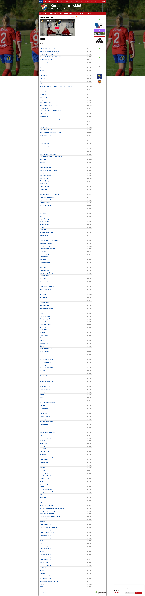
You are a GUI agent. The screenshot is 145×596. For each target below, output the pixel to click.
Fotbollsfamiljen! (42, 80)
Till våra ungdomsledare (43, 229)
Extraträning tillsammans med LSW (45, 324)
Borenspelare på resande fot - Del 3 (45, 556)
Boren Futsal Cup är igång (44, 335)
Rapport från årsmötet (43, 345)
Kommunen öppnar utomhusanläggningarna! (47, 197)
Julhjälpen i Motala (43, 346)
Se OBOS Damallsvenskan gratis (45, 262)
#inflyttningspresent (43, 510)
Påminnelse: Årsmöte (43, 443)
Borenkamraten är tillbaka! (44, 57)
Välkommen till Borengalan (44, 484)
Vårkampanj (42, 173)
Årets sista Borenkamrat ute (44, 338)
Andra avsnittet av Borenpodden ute (45, 416)
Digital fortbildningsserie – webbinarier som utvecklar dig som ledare (51, 180)
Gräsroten (41, 322)
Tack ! (41, 378)
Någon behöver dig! (43, 126)
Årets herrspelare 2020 (46, 17)
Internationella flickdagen (44, 476)
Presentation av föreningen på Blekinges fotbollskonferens (49, 240)
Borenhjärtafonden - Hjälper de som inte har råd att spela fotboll (50, 437)
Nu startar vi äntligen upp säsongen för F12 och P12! (48, 286)
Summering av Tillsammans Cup (45, 500)
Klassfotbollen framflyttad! (44, 303)
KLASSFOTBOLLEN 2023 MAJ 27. (45, 108)
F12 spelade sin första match (44, 270)
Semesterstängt (42, 492)
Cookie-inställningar (42, 592)
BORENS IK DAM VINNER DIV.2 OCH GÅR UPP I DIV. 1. (48, 154)
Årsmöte (41, 216)
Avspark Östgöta (42, 311)
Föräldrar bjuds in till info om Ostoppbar (46, 503)
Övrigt (66, 1)
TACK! (41, 495)
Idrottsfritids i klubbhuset (44, 116)
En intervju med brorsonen (44, 446)
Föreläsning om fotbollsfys (44, 583)
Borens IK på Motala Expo (44, 424)
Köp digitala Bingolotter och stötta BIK (46, 219)
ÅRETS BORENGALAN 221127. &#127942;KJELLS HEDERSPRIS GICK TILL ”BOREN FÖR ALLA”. (55, 118)
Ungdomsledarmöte (43, 321)
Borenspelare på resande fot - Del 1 (45, 559)
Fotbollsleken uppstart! (43, 81)
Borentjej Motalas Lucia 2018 (44, 451)
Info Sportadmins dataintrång (44, 72)
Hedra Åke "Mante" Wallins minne (45, 165)
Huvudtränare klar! (43, 92)
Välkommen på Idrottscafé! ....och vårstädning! (47, 402)
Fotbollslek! (42, 107)
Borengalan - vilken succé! (44, 459)
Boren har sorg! (42, 78)
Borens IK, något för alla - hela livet (45, 568)
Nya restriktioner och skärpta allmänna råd (46, 237)
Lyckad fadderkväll (43, 251)
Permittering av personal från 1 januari (46, 200)
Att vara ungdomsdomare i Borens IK (46, 226)
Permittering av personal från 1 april (45, 289)
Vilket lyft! (41, 481)
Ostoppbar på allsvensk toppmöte (45, 386)
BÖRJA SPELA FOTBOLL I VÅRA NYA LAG (46, 135)
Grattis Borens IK (42, 162)
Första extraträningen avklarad (45, 319)
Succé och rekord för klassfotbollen (45, 389)
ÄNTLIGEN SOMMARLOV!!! (44, 97)
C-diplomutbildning (43, 472)
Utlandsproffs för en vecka (44, 313)
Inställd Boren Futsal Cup (44, 235)
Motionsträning (42, 467)
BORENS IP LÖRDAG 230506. (44, 103)
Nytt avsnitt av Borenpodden (44, 275)
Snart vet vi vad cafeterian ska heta (45, 475)
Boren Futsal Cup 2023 (43, 113)
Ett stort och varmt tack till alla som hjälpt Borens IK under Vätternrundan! (51, 46)
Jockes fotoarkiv (42, 370)
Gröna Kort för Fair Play (43, 164)
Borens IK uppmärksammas (44, 419)
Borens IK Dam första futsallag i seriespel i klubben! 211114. (49, 146)
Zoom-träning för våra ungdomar (45, 203)
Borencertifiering (42, 405)
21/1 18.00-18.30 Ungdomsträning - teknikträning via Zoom (49, 194)
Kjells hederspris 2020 (43, 210)
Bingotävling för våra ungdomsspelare (46, 175)
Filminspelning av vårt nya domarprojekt (46, 230)
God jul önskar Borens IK (44, 62)
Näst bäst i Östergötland (44, 422)
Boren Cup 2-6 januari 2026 (44, 65)
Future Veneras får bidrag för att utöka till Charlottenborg (49, 581)
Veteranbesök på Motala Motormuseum (46, 308)
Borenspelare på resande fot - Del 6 (45, 541)
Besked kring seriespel (43, 299)
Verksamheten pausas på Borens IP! (46, 176)
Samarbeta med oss (43, 440)
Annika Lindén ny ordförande (44, 143)
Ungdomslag (50, 1)
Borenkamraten (42, 418)
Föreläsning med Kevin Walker (45, 351)
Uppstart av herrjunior (43, 329)
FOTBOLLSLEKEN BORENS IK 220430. (46, 129)
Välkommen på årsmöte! (44, 456)
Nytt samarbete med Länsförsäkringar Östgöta (47, 432)
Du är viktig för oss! (43, 567)
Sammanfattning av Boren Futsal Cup (46, 578)
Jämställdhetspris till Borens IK (45, 464)
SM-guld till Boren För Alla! (44, 75)
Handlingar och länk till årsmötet (45, 202)
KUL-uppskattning (43, 449)
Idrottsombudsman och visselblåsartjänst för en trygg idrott (49, 249)
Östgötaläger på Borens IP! (44, 278)
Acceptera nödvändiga (130, 592)
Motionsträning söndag (43, 454)
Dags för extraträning (43, 518)
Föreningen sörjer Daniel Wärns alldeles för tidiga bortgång (49, 565)
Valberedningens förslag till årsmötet (46, 348)
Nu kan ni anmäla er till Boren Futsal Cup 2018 (47, 587)
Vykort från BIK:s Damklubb (44, 327)
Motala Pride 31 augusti (43, 372)
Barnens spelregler (43, 259)
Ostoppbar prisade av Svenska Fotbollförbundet (48, 457)
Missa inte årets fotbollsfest (44, 399)
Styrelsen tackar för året (43, 337)
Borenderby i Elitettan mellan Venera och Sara (47, 532)
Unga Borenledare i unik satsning (45, 246)
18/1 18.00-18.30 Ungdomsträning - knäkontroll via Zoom (49, 199)
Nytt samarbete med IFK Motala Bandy (46, 265)
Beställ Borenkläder (43, 138)
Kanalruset (41, 397)
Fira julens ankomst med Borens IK (45, 438)
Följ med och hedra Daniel (44, 562)
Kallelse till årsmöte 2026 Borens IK (45, 64)
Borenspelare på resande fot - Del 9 (45, 535)
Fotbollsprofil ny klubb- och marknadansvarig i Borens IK (49, 130)
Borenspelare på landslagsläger (45, 254)
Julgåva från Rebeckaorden (44, 224)
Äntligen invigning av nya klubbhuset (46, 502)
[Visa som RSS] (76, 17)
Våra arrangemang (58, 1)
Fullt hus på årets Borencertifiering (45, 310)
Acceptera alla (138, 592)
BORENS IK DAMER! (43, 159)
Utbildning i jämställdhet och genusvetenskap (47, 575)
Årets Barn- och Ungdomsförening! (45, 410)
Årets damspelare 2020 (43, 211)
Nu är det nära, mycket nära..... (44, 364)
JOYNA (41, 83)
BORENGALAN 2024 (43, 73)
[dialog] (128, 590)
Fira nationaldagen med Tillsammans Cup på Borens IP (48, 511)
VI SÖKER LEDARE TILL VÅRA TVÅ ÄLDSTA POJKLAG (48, 153)
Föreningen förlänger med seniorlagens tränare (47, 357)
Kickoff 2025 (42, 70)
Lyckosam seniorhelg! (43, 392)
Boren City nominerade (43, 376)
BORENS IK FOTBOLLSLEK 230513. (45, 102)
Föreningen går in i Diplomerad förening (46, 367)
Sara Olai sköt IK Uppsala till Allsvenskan (46, 359)
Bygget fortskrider (43, 586)
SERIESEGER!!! (42, 157)
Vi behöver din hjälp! (43, 294)
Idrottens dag (42, 373)
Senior (45, 1)
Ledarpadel (41, 540)
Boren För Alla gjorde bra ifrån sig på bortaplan (47, 248)
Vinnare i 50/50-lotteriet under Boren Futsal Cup (47, 576)
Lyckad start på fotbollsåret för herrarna (46, 421)
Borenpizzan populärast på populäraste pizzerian (48, 430)
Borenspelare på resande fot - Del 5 (45, 548)
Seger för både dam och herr (44, 400)
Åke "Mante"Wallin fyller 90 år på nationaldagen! (47, 272)
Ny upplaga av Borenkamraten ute (45, 362)
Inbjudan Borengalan (43, 365)
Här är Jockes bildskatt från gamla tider (46, 473)
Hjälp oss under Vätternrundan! (45, 391)
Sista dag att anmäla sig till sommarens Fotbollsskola (48, 384)
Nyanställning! (42, 100)
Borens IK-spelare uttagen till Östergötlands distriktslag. (49, 53)
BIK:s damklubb (42, 465)
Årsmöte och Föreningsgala (44, 584)
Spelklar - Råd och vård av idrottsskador (46, 264)
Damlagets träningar (43, 91)
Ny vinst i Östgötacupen (43, 413)
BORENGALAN (42, 468)
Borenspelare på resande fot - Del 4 (45, 554)
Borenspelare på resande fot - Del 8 (45, 537)
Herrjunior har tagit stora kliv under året (46, 243)
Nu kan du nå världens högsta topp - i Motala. (47, 172)
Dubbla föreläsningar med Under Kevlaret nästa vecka (48, 527)
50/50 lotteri (42, 111)
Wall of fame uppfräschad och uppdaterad (47, 232)
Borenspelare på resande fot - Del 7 (45, 538)
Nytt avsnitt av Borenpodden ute (45, 302)
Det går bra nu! (42, 394)
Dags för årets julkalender (44, 238)
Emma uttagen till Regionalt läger (45, 257)
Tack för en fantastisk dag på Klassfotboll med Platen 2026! (49, 51)
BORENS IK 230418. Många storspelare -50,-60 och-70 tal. (49, 105)
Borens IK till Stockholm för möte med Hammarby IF (48, 48)
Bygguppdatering (42, 551)
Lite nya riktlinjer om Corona (44, 305)
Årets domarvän (42, 519)
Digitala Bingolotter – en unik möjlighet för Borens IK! (48, 291)
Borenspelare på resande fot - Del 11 (46, 530)
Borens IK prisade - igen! (44, 462)
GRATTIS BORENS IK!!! (43, 145)
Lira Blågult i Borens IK (43, 127)
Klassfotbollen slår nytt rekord (45, 395)
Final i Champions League (44, 383)
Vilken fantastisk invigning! (44, 497)
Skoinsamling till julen (43, 448)
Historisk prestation (43, 253)
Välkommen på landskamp (44, 483)
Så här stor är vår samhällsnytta (45, 316)
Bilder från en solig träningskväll (45, 284)
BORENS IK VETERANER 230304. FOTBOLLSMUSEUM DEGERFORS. (50, 110)
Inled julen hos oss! (43, 340)
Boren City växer (42, 427)
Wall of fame (42, 326)
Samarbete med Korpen (43, 183)
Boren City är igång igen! (44, 189)
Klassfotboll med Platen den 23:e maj (46, 59)
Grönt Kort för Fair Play (43, 375)
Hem (41, 1)
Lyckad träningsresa (43, 403)
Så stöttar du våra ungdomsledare (45, 300)
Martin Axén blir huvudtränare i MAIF (45, 191)
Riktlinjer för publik (43, 267)
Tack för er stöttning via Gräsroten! (45, 356)
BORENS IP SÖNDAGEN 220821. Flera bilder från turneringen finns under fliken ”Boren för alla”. (55, 119)
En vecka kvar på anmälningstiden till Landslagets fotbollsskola (50, 516)
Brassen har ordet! (43, 84)
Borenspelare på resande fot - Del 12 (46, 524)
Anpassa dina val (117, 592)
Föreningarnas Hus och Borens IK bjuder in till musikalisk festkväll (50, 56)
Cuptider (41, 494)
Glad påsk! (41, 292)
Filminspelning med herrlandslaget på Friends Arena (48, 546)
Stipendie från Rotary (43, 332)
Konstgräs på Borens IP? (44, 256)
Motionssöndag (42, 549)
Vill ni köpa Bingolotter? (43, 297)
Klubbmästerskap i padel (44, 330)
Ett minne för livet (42, 543)
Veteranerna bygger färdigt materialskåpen (47, 491)
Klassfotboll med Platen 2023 (44, 99)
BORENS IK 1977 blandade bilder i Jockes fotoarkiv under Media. (50, 132)
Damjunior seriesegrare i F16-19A (45, 245)
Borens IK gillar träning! (43, 522)
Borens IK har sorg (43, 184)
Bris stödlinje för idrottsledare (44, 478)
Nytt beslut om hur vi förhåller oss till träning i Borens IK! (49, 170)
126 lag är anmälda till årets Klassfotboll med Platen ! (48, 54)
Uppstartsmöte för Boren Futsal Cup (45, 545)
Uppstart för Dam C (43, 573)
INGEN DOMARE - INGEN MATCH (45, 221)
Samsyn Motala (42, 227)
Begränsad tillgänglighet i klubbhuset (46, 167)
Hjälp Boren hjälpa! (43, 283)
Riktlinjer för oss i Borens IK (44, 181)
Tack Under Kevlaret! (43, 521)
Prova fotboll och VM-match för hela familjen (47, 381)
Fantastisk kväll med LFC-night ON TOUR (46, 505)
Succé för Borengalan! (43, 94)
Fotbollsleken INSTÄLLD (44, 178)
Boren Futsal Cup (42, 435)
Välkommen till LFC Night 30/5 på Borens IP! (47, 529)
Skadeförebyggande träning (44, 186)
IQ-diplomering (42, 411)
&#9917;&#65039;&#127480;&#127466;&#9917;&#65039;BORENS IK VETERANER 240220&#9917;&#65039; (57, 86)
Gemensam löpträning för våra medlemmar (47, 513)
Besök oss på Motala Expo (44, 408)
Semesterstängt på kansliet (44, 218)
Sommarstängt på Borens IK (44, 45)
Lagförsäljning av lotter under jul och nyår (46, 318)
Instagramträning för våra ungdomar (45, 205)
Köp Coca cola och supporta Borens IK (46, 489)
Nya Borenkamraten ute (43, 208)
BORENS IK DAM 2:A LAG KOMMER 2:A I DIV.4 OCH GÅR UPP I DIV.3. (51, 156)
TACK (40, 67)
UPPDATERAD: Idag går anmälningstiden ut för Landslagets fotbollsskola (52, 508)
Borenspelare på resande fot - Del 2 (45, 557)
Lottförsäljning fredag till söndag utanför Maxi (47, 273)
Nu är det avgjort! (42, 470)
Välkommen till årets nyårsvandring (45, 349)
